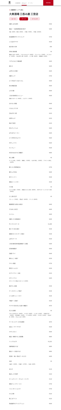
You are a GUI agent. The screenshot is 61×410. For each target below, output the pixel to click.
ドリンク (35, 19)
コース (13, 19)
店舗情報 (17, 3)
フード (24, 19)
